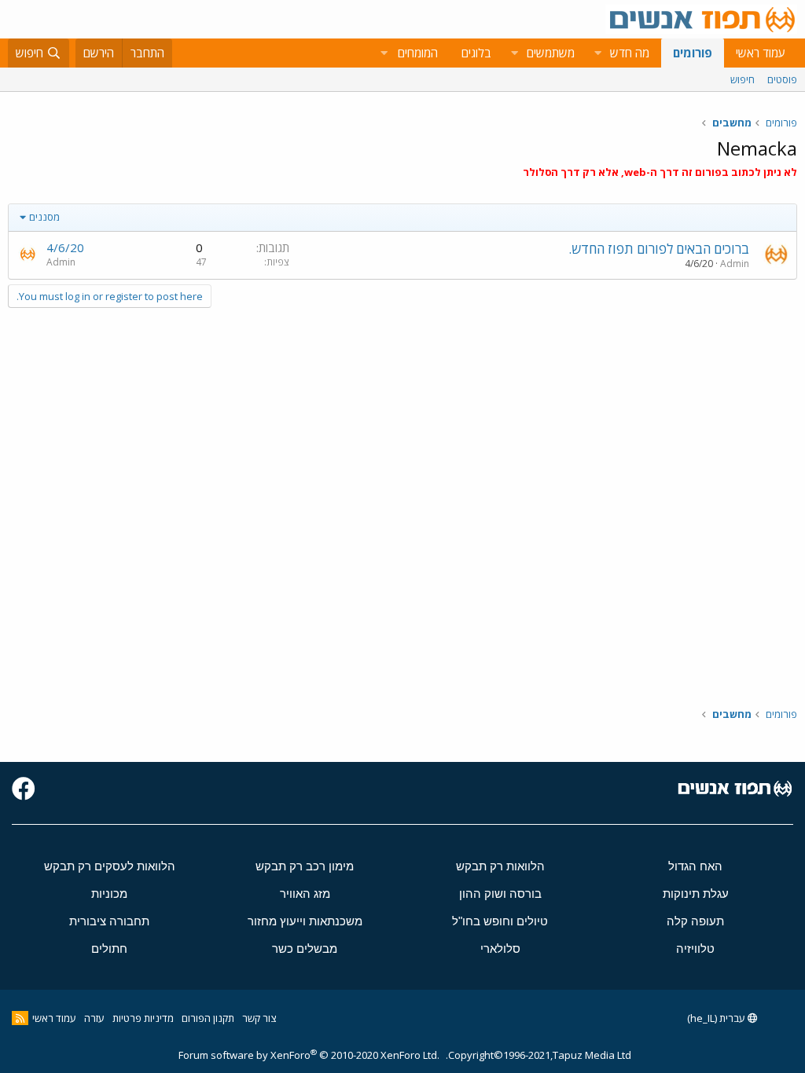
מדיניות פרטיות (143, 1018)
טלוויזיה (695, 948)
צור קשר (259, 1018)
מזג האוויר (305, 893)
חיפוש (742, 79)
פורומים (692, 52)
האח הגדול (695, 866)
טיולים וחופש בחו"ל (500, 921)
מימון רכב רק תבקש (304, 866)
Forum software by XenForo (308, 1055)
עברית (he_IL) (717, 1018)
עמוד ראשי (760, 52)
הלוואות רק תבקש (500, 866)
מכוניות (109, 893)
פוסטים (782, 79)
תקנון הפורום (208, 1018)
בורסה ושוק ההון (500, 893)
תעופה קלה (695, 921)
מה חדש (629, 52)
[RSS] (20, 1018)
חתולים (109, 948)
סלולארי (500, 948)
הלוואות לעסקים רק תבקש (109, 866)
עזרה (94, 1018)
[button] (597, 53)
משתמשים (551, 52)
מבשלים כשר (304, 948)
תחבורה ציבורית (109, 921)
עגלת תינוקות (696, 893)
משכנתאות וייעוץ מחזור (305, 921)
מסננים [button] (44, 217)
